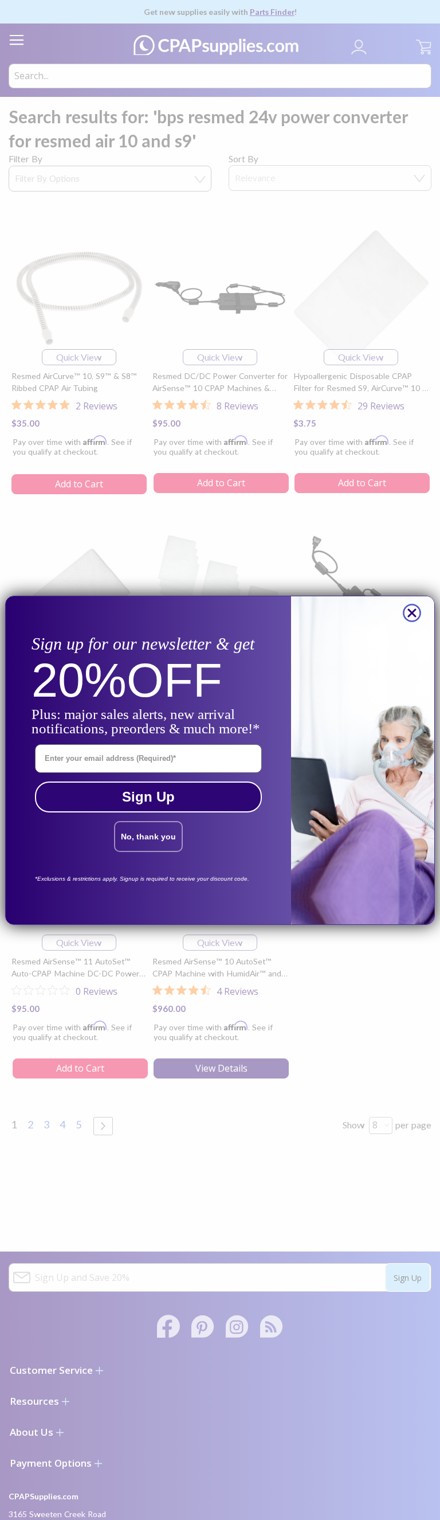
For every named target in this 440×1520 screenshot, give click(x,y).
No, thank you (148, 836)
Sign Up (148, 796)
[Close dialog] (412, 613)
